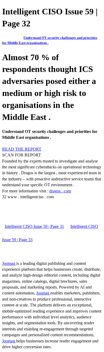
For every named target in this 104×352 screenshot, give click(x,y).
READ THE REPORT (21, 149)
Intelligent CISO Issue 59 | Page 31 (34, 226)
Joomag (9, 263)
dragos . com (60, 191)
